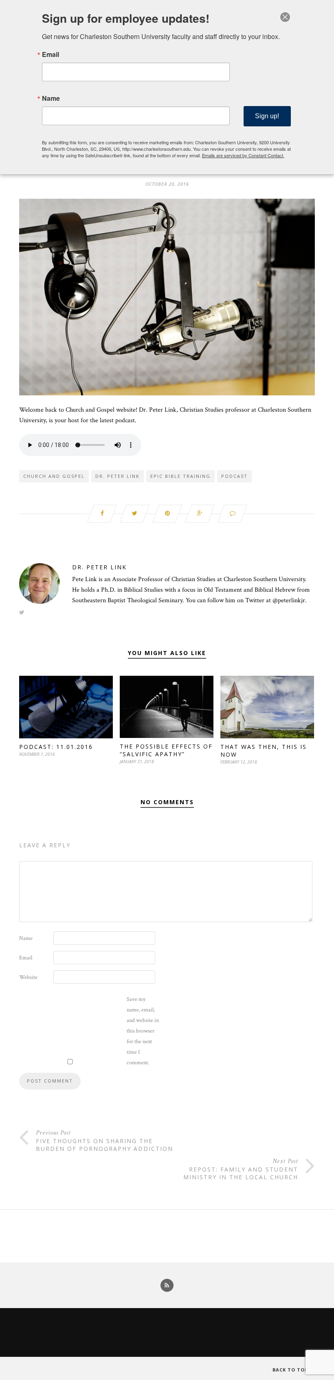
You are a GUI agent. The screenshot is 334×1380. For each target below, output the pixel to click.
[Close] (285, 17)
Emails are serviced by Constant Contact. (243, 155)
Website (28, 977)
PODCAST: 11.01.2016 (56, 747)
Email (25, 957)
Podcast (234, 476)
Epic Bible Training (180, 476)
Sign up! (267, 116)
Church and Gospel (54, 476)
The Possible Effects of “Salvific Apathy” (166, 750)
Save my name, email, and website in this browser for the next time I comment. (143, 1031)
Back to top (291, 1370)
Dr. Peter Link (117, 476)
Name (26, 938)
